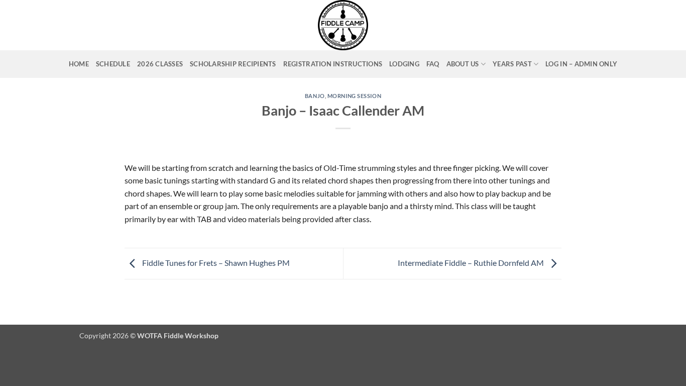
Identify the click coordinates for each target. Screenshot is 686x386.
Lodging (404, 64)
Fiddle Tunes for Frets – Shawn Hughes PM (215, 262)
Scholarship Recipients (233, 64)
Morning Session (354, 95)
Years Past (512, 64)
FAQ (432, 64)
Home (79, 64)
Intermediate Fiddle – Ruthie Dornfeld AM (471, 262)
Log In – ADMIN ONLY (581, 64)
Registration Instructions (332, 64)
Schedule (113, 64)
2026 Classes (160, 64)
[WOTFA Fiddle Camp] (343, 25)
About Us (462, 64)
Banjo (315, 95)
